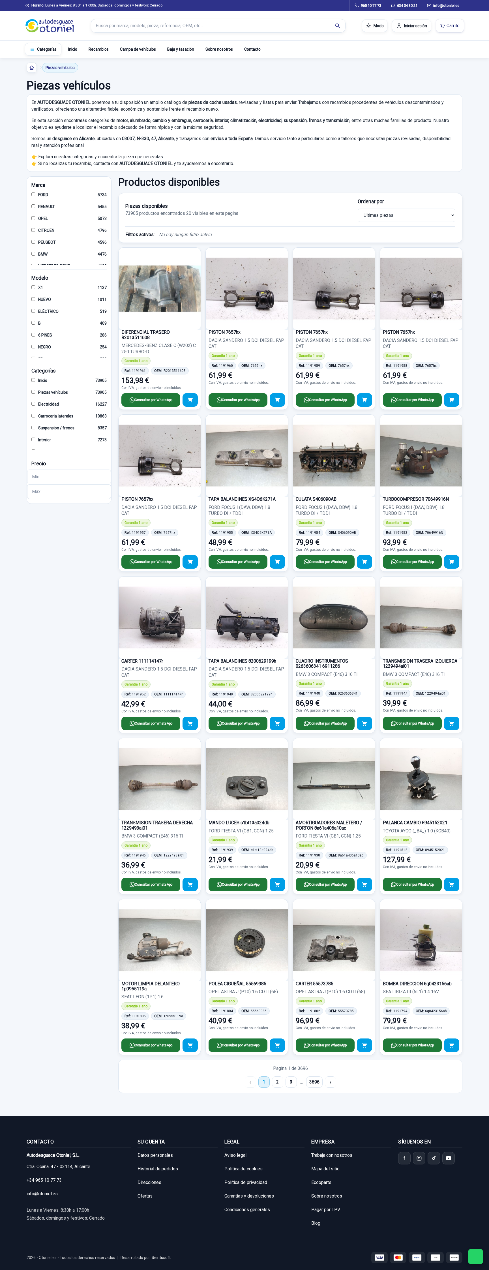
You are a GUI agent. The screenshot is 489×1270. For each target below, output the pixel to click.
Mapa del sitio (325, 1169)
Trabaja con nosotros (331, 1155)
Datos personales (155, 1155)
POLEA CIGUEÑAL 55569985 (237, 983)
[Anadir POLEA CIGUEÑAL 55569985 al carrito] (277, 1045)
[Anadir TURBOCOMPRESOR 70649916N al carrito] (451, 562)
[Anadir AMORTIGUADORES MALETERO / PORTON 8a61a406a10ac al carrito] (364, 884)
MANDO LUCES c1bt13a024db (239, 822)
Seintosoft (161, 1257)
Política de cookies (243, 1169)
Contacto (252, 49)
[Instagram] (419, 1158)
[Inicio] (32, 68)
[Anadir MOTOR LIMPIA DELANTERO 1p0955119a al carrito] (190, 1045)
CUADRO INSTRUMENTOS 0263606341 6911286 (322, 663)
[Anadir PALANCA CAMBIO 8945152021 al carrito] (451, 884)
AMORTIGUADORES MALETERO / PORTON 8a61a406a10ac (329, 825)
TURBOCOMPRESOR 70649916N (416, 499)
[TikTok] (434, 1158)
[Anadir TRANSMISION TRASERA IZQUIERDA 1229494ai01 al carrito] (451, 723)
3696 (314, 1082)
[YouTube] (448, 1158)
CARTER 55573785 (314, 983)
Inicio (72, 49)
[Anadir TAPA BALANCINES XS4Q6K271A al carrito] (277, 562)
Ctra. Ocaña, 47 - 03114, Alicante (58, 1166)
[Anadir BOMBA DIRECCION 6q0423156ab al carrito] (451, 1045)
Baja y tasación (180, 49)
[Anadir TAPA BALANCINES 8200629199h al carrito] (277, 723)
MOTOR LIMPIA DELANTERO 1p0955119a (150, 986)
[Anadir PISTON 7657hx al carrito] (277, 400)
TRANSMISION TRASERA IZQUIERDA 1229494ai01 (420, 663)
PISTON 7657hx (225, 332)
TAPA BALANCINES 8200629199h (242, 661)
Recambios (99, 49)
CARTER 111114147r (142, 661)
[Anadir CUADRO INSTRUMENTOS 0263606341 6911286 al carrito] (364, 723)
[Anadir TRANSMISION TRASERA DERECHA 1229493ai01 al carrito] (190, 884)
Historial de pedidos (158, 1169)
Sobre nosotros (219, 49)
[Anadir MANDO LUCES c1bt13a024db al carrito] (277, 884)
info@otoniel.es (42, 1193)
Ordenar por (371, 201)
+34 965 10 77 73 (44, 1180)
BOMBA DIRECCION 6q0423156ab (417, 983)
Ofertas (145, 1196)
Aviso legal (235, 1155)
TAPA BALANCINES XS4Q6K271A (242, 499)
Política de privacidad (245, 1182)
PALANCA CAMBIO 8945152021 (415, 822)
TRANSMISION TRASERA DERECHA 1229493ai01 (157, 825)
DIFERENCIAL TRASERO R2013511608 (145, 334)
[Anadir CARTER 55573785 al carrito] (364, 1045)
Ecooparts (321, 1182)
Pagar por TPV (325, 1209)
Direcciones (149, 1182)
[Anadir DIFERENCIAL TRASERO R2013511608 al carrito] (190, 400)
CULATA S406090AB (316, 499)
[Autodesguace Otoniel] (50, 25)
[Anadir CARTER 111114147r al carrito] (190, 723)
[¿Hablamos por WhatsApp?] (475, 1256)
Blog (315, 1223)
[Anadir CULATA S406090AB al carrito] (364, 562)
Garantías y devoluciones (249, 1196)
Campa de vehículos (138, 49)
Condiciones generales (247, 1209)
